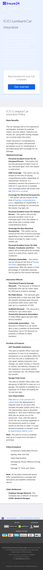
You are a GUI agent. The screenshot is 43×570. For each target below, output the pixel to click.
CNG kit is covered (20, 191)
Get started (21, 86)
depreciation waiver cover (22, 431)
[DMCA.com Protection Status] (11, 526)
